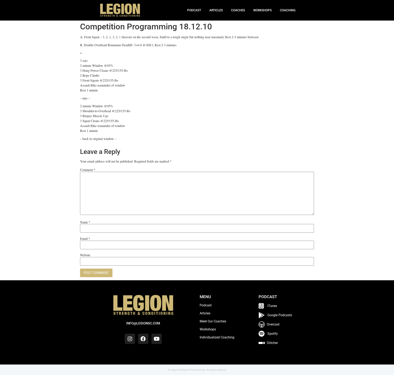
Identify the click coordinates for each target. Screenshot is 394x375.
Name (85, 222)
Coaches (238, 10)
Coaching (288, 10)
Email (85, 238)
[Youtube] (156, 339)
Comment (87, 169)
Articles (216, 10)
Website (85, 255)
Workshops (262, 10)
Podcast (194, 10)
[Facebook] (143, 339)
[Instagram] (130, 339)
